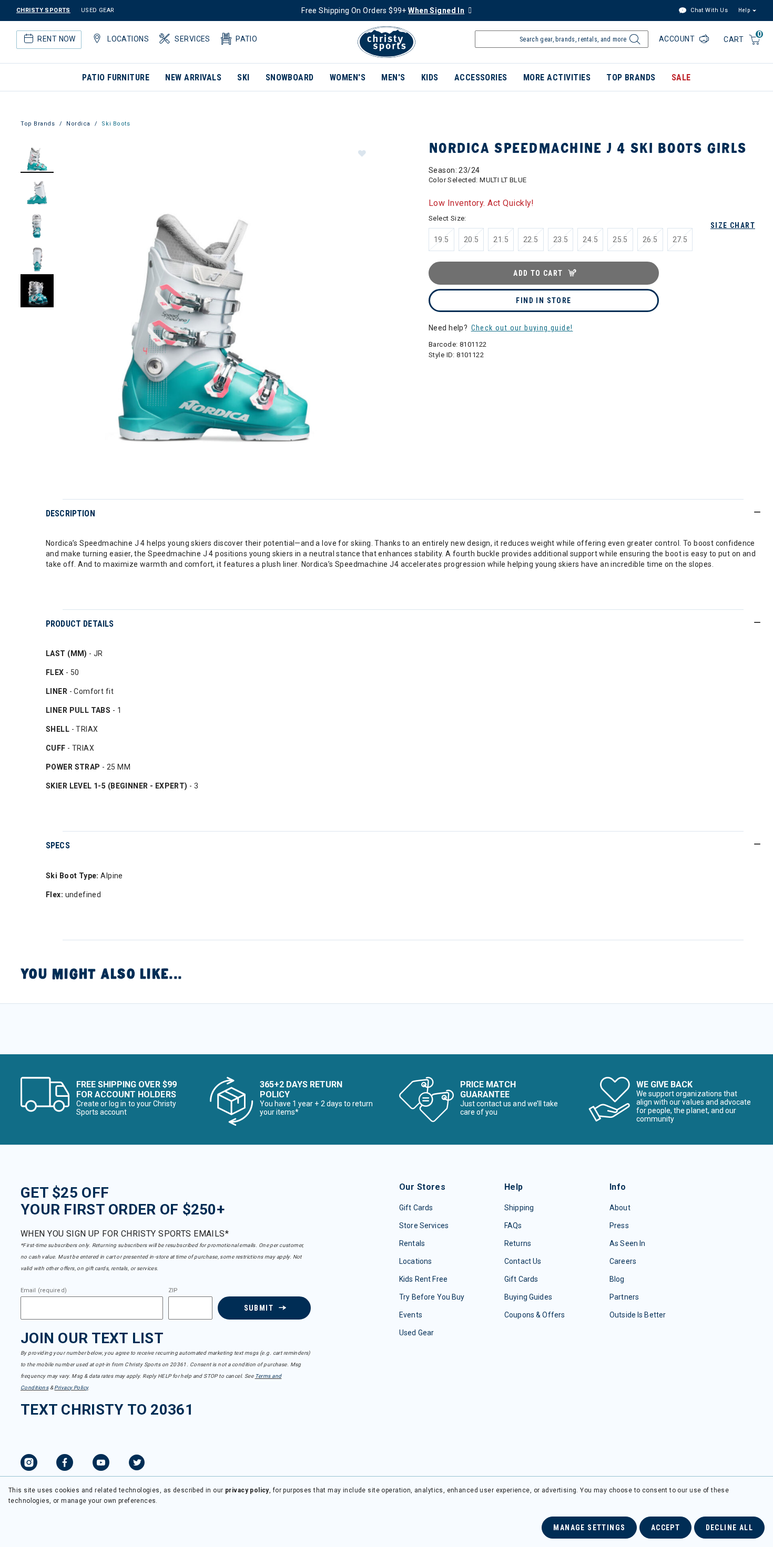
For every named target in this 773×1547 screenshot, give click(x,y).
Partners (624, 1297)
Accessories (480, 77)
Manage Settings (589, 1527)
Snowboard (290, 77)
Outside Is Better (637, 1315)
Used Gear (416, 1332)
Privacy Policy (71, 1387)
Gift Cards (416, 1207)
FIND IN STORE (543, 300)
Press (619, 1225)
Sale (681, 77)
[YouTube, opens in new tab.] (101, 1464)
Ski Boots (115, 123)
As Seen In (627, 1243)
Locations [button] (128, 39)
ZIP (173, 1291)
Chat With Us (708, 10)
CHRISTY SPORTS (43, 10)
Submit (258, 1308)
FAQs (513, 1225)
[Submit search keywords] (633, 42)
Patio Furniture (115, 77)
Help (744, 10)
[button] (361, 153)
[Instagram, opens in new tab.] (29, 1464)
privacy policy (247, 1490)
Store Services (424, 1225)
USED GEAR (98, 10)
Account (678, 39)
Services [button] (192, 39)
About (619, 1207)
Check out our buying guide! (522, 328)
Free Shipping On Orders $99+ (382, 10)
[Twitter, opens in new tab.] (136, 1464)
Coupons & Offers (534, 1315)
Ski (243, 77)
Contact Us (522, 1261)
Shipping (519, 1207)
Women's (347, 77)
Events (410, 1315)
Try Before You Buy (432, 1297)
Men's (393, 77)
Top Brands (631, 77)
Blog (617, 1279)
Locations (415, 1261)
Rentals (412, 1243)
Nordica (78, 123)
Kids (430, 77)
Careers (622, 1261)
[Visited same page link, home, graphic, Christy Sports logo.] (386, 42)
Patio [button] (246, 39)
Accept (665, 1527)
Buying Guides (528, 1297)
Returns (517, 1243)
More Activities (557, 77)
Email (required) (44, 1291)
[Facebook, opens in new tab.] (64, 1464)
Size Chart (732, 225)
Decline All (729, 1527)
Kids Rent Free (423, 1279)
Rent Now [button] (56, 39)
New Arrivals (193, 77)
